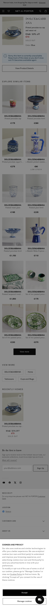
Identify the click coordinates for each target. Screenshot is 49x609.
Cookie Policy (16, 574)
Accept (25, 593)
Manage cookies (24, 601)
